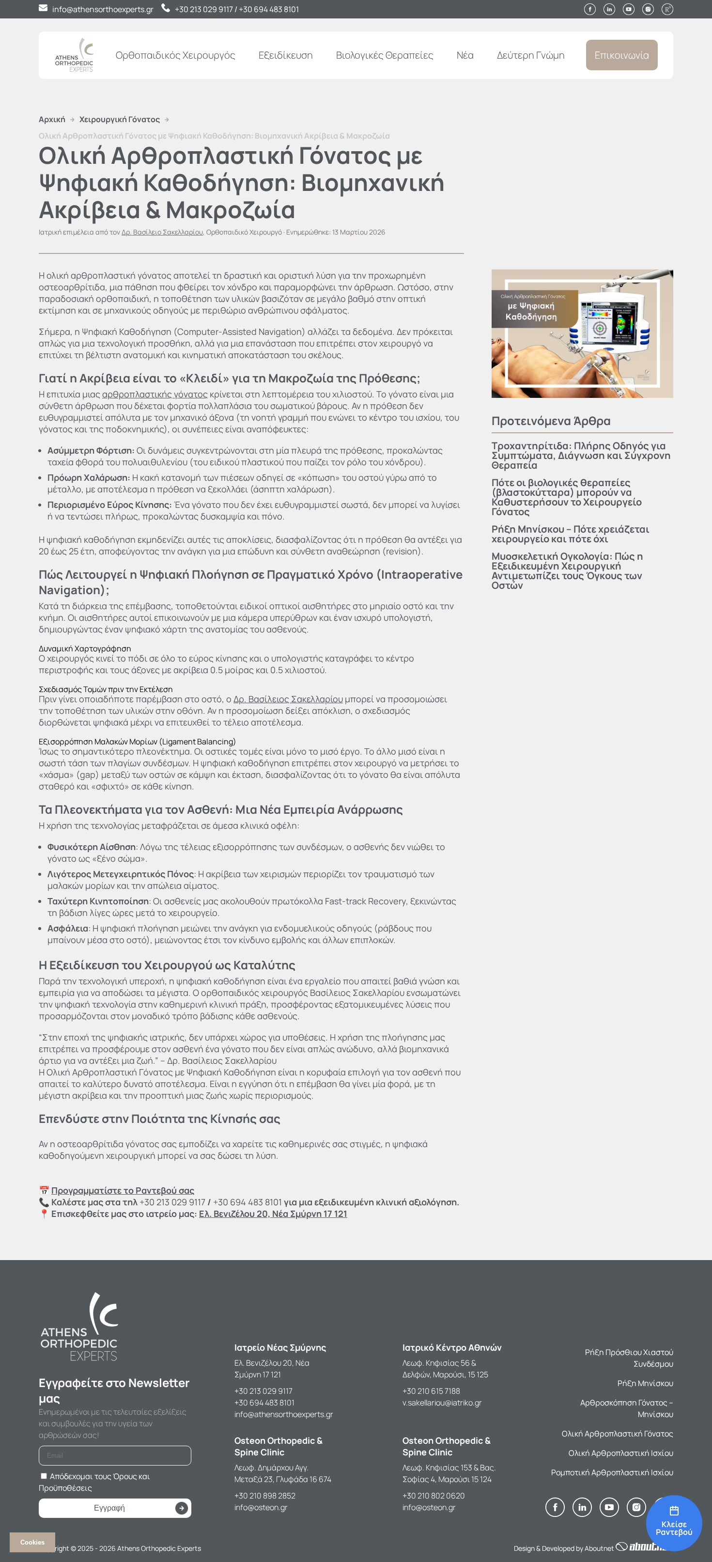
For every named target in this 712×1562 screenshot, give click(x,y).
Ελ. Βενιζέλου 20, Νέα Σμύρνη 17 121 (272, 1368)
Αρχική (52, 119)
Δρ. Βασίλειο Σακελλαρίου (162, 232)
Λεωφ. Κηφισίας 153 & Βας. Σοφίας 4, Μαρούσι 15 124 (449, 1473)
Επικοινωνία (622, 55)
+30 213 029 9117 (204, 9)
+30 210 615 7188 (431, 1391)
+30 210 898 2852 (264, 1495)
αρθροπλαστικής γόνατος (155, 394)
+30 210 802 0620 (433, 1495)
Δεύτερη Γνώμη (531, 55)
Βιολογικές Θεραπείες (384, 55)
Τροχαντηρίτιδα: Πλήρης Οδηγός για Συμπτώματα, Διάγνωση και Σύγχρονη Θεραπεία (581, 455)
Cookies (32, 1542)
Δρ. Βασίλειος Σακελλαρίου (288, 699)
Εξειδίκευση (286, 55)
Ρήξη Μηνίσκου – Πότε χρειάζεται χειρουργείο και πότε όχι (571, 533)
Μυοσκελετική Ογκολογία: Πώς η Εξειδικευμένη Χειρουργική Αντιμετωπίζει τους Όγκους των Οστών (567, 571)
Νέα (465, 55)
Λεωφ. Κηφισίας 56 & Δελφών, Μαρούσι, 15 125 (445, 1368)
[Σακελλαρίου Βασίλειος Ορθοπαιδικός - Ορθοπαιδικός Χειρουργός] (674, 1523)
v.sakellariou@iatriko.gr (442, 1402)
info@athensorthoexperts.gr (103, 9)
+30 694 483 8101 (269, 9)
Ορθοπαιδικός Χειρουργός (175, 55)
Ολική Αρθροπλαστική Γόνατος (617, 1433)
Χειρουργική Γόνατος (119, 119)
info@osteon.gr (261, 1507)
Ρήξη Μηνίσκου (645, 1383)
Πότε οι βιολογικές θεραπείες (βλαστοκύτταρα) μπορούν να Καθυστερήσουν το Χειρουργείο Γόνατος (567, 497)
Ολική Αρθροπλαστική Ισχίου (621, 1453)
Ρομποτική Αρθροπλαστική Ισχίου (612, 1472)
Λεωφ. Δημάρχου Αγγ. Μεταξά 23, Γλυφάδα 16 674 (282, 1473)
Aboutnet (599, 1548)
